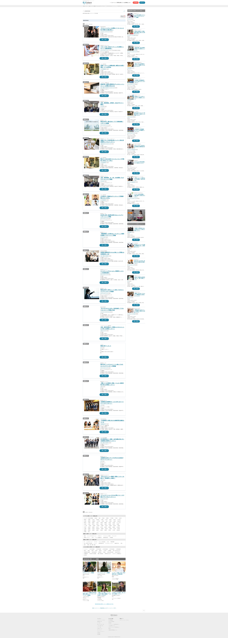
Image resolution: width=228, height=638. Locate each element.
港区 (99, 518)
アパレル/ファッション (109, 543)
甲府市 (85, 527)
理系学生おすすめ (108, 553)
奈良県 (93, 528)
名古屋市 (118, 527)
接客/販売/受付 (105, 537)
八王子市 (98, 521)
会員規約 (98, 632)
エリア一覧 (99, 627)
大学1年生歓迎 (92, 549)
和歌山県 (97, 528)
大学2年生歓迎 (98, 549)
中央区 (116, 518)
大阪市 (89, 524)
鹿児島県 (118, 530)
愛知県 (114, 527)
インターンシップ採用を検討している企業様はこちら (121, 2)
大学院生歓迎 (118, 549)
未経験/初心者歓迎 (87, 552)
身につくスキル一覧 (100, 624)
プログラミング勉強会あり (117, 553)
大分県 (114, 530)
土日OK (105, 550)
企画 (92, 537)
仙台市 (106, 525)
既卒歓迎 (100, 552)
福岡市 (97, 530)
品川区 (120, 518)
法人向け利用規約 (111, 621)
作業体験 (111, 537)
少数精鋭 (109, 550)
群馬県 (110, 525)
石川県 (102, 527)
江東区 (115, 521)
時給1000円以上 (117, 552)
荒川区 (103, 521)
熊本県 (110, 530)
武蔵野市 (93, 521)
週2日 (89, 550)
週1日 (85, 550)
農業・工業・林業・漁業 (91, 544)
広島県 (110, 528)
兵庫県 (110, 524)
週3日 (93, 550)
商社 (121, 543)
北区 (106, 521)
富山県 (97, 527)
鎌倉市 (93, 522)
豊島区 (85, 519)
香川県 (119, 528)
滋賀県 (89, 528)
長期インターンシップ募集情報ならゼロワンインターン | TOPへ (104, 608)
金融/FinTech (117, 543)
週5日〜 (100, 550)
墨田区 (89, 521)
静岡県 (110, 527)
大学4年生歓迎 (112, 549)
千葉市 (110, 522)
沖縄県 (85, 531)
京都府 (102, 524)
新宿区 (107, 518)
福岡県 (93, 530)
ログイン (142, 2)
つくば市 (85, 525)
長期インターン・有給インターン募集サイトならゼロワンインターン (94, 6)
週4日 (96, 550)
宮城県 (102, 525)
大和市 (97, 522)
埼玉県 (114, 522)
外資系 (104, 552)
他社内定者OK (94, 552)
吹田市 (97, 524)
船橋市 (106, 522)
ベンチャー (86, 549)
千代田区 (111, 518)
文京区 (93, 519)
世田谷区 (97, 519)
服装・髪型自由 (100, 553)
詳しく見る (104, 39)
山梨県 (119, 525)
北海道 (90, 525)
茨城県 (118, 524)
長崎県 (106, 530)
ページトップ (144, 610)
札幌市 (94, 525)
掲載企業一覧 (99, 621)
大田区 (85, 521)
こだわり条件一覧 (100, 625)
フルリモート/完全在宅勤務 (88, 518)
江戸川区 (119, 519)
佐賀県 (102, 530)
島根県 (102, 528)
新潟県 (89, 527)
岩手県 (98, 525)
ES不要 (85, 555)
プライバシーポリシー (100, 631)
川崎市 (89, 522)
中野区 (110, 521)
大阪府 (85, 524)
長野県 (93, 527)
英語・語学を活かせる (116, 550)
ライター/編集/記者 (98, 537)
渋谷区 (103, 518)
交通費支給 (86, 553)
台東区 (102, 519)
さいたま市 (118, 522)
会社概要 (98, 634)
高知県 (89, 530)
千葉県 (102, 522)
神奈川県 (119, 521)
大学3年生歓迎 (105, 549)
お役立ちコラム (99, 628)
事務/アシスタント (87, 537)
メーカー (95, 543)
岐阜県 (106, 527)
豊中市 (93, 524)
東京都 (96, 518)
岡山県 (106, 528)
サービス (95, 541)
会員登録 (136, 2)
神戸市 (114, 524)
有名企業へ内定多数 (93, 553)
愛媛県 (85, 530)
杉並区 (115, 519)
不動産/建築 (112, 541)
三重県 (85, 528)
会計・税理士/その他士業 (88, 543)
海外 (89, 531)
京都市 (106, 524)
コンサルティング (89, 541)
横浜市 (85, 522)
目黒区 (89, 519)
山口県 (115, 528)
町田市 (110, 519)
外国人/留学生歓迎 (110, 552)
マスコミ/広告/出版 (102, 541)
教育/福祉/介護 (101, 543)
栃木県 (115, 525)
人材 (108, 541)
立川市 (106, 519)
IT (84, 541)
